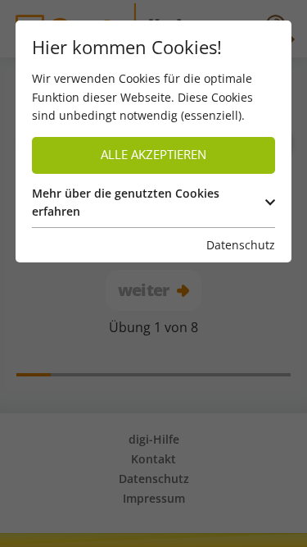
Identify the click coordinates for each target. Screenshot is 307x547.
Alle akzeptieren (153, 154)
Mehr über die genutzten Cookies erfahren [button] (125, 202)
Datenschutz (240, 245)
